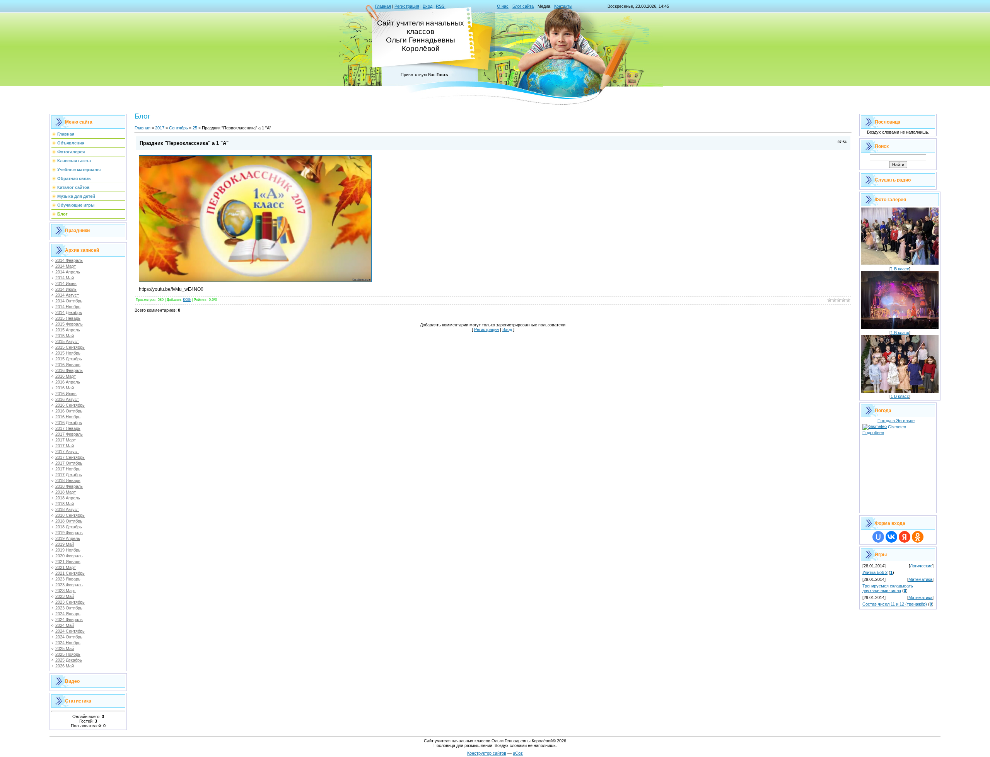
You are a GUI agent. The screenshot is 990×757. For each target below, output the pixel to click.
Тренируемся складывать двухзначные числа (887, 588)
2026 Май (64, 666)
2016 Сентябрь (70, 405)
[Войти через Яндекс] (904, 537)
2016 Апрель (67, 382)
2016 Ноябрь (67, 416)
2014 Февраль (69, 260)
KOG (187, 300)
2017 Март (65, 440)
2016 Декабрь (68, 422)
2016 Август (67, 399)
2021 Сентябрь (70, 573)
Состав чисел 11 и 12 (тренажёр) (894, 604)
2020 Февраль (69, 555)
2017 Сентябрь (70, 457)
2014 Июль (66, 289)
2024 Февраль (69, 619)
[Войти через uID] (878, 537)
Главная (383, 6)
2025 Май (64, 648)
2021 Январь (67, 561)
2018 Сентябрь (70, 515)
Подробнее (873, 432)
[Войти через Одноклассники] (917, 537)
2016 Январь (67, 364)
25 (195, 128)
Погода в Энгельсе (896, 420)
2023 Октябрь (68, 608)
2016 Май (64, 387)
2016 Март (65, 376)
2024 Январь (67, 613)
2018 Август (67, 509)
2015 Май (64, 335)
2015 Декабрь (68, 358)
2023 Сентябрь (70, 602)
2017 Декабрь (68, 474)
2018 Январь (67, 480)
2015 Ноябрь (67, 353)
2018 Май (64, 503)
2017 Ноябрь (67, 469)
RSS (441, 6)
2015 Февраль (69, 324)
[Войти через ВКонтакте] (891, 537)
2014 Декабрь (68, 312)
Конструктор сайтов (486, 753)
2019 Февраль (69, 532)
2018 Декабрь (68, 526)
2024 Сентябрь (70, 631)
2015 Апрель (67, 330)
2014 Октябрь (68, 301)
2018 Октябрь (68, 521)
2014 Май (64, 277)
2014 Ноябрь (67, 306)
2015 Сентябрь (70, 347)
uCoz (518, 753)
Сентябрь (178, 128)
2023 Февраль (69, 584)
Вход (427, 6)
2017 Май (64, 445)
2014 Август (67, 295)
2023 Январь (67, 579)
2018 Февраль (69, 486)
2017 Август (67, 451)
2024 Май (64, 625)
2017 (159, 128)
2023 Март (65, 590)
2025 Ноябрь (67, 654)
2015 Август (67, 341)
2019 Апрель (67, 538)
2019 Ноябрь (67, 550)
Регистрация (406, 6)
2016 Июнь (66, 393)
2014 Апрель (67, 272)
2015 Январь (67, 318)
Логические (921, 566)
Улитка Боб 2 (875, 572)
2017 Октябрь (68, 463)
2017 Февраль (69, 434)
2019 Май (64, 544)
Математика (920, 579)
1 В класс (900, 268)
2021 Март (65, 567)
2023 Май (64, 596)
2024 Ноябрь (67, 642)
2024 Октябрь (68, 637)
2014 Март (65, 266)
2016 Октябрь (68, 411)
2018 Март (65, 492)
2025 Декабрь (68, 660)
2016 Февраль (69, 370)
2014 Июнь (66, 283)
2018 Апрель (67, 498)
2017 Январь (67, 428)
